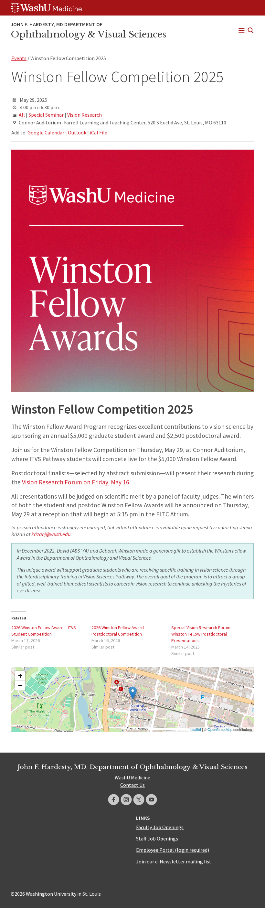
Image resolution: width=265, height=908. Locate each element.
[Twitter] (138, 799)
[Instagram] (126, 799)
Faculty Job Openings (160, 827)
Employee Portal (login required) (172, 850)
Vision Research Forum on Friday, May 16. (76, 482)
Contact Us (132, 785)
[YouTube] (151, 799)
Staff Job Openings (157, 838)
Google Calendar (45, 132)
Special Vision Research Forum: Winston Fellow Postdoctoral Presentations (201, 634)
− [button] (20, 685)
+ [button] (20, 676)
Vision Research (84, 114)
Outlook (77, 132)
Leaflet (195, 729)
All (22, 114)
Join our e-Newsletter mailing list (173, 861)
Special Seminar (46, 114)
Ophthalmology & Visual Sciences (88, 34)
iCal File (98, 132)
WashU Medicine (132, 777)
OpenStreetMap (219, 729)
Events (18, 58)
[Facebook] (113, 799)
